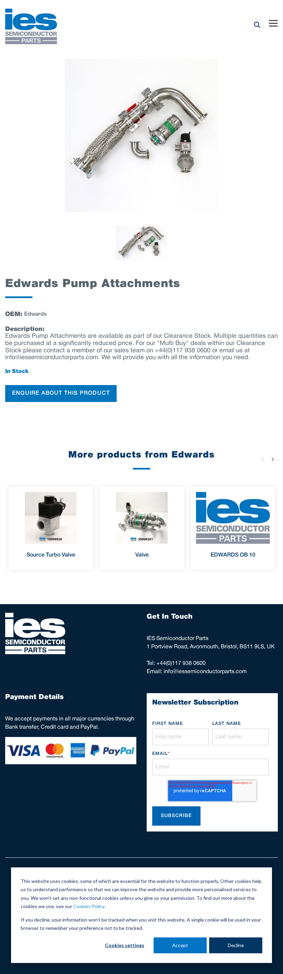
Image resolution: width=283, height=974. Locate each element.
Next (272, 459)
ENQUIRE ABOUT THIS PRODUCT (61, 393)
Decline (236, 945)
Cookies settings (124, 945)
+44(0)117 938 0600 (181, 663)
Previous (262, 459)
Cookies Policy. (89, 906)
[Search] (257, 24)
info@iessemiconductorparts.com (205, 671)
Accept (180, 945)
